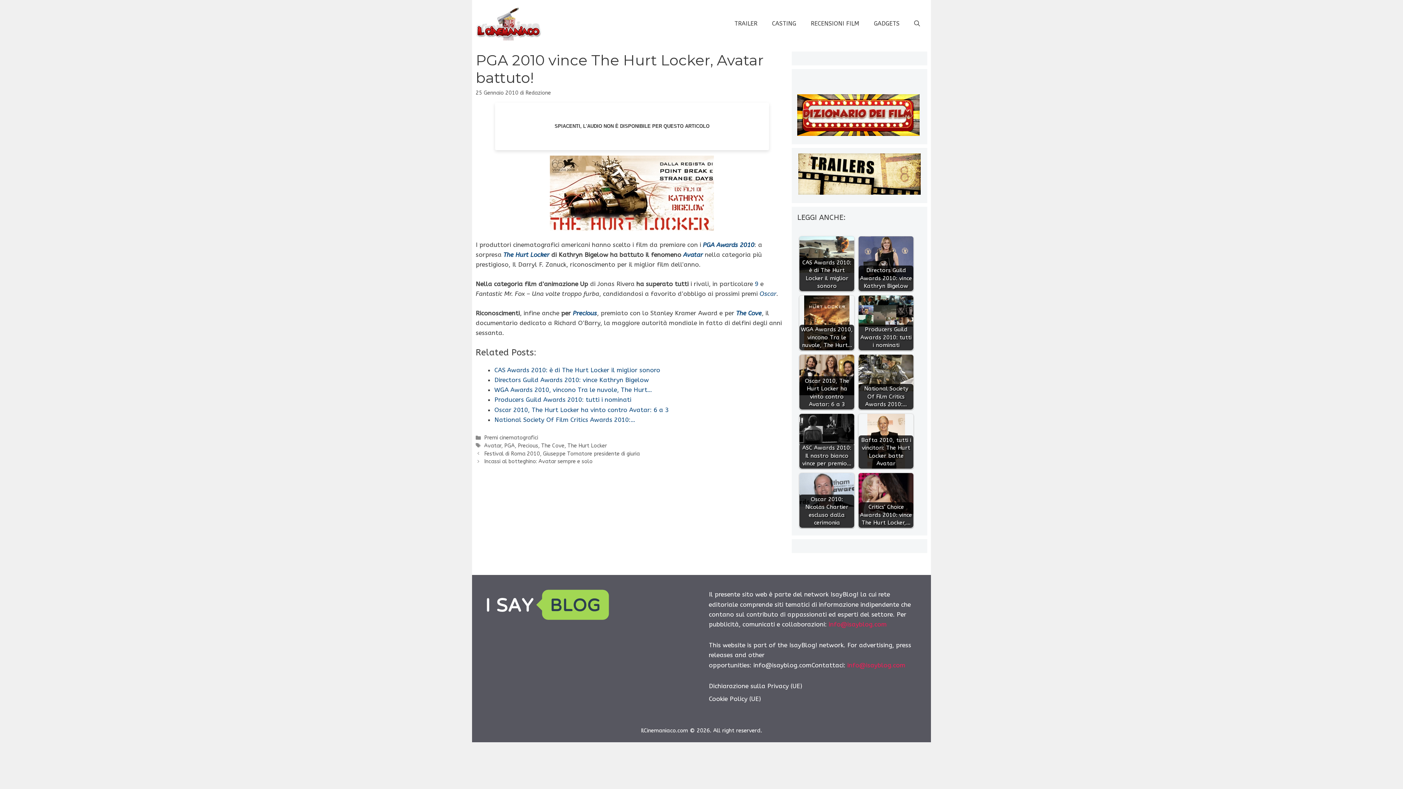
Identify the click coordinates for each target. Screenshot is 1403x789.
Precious (528, 446)
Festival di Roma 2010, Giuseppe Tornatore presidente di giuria (562, 454)
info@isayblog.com (858, 624)
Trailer (745, 23)
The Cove (552, 446)
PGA (509, 446)
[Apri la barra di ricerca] (917, 24)
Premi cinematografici (511, 438)
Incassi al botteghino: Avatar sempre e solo (538, 461)
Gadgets (887, 23)
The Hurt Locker (587, 446)
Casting (784, 23)
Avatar (492, 446)
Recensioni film (835, 23)
